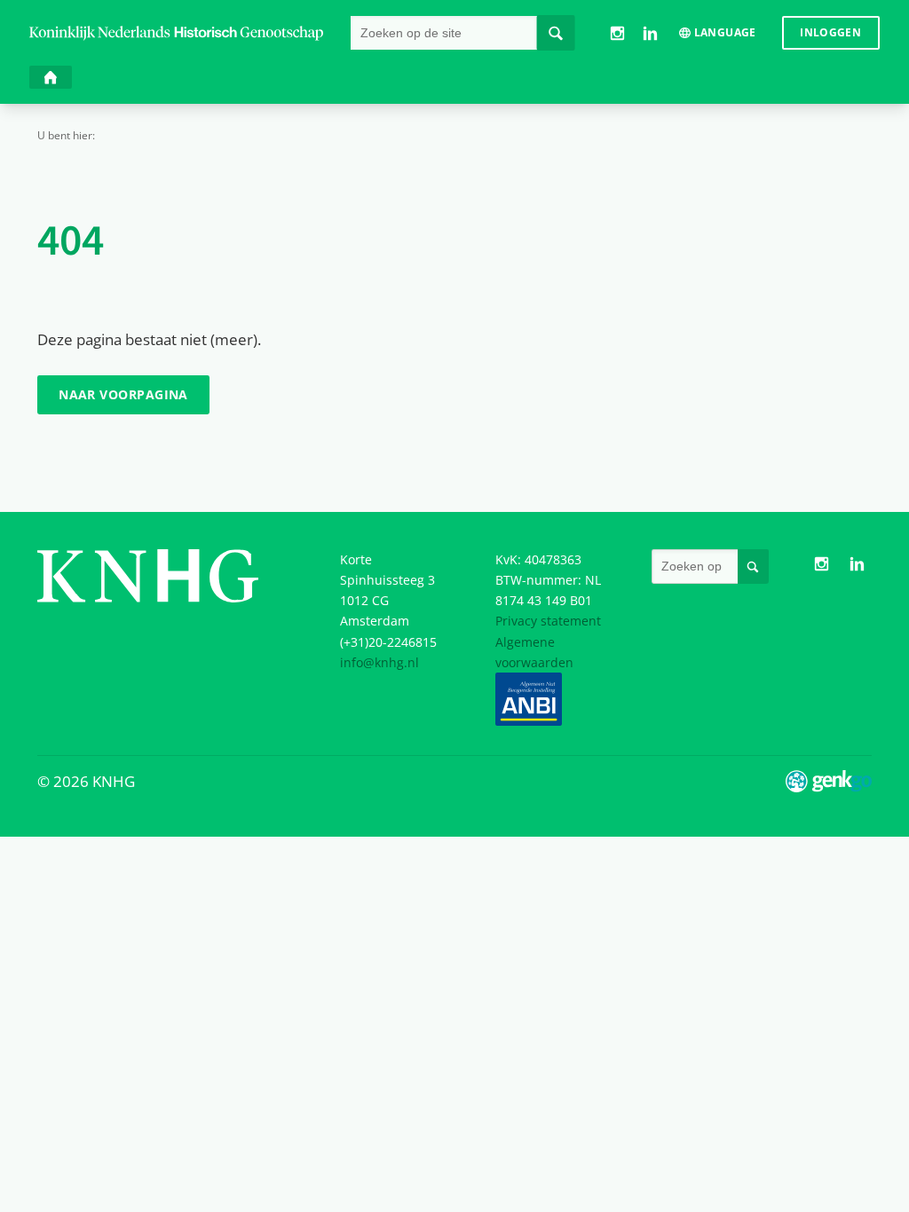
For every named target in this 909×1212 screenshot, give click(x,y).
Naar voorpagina (123, 394)
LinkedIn (650, 33)
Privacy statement (548, 620)
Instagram (616, 33)
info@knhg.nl (379, 662)
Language (725, 32)
